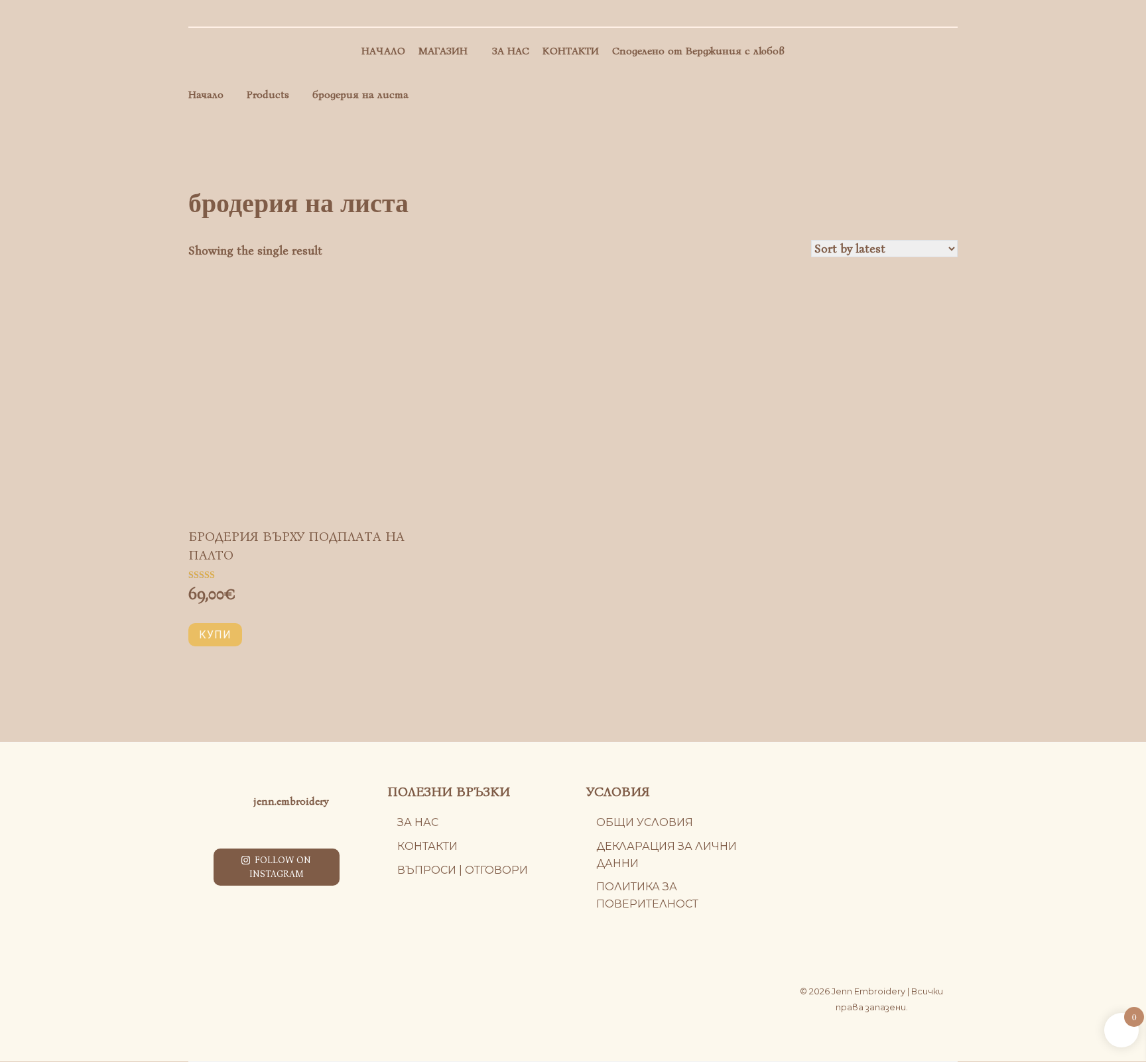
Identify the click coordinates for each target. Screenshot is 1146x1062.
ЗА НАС (510, 50)
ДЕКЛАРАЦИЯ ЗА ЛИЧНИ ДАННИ (666, 855)
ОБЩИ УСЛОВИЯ (644, 822)
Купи (215, 634)
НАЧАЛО (383, 50)
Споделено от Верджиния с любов (698, 50)
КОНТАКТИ (570, 50)
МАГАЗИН (443, 50)
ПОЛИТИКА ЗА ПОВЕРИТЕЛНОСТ (647, 895)
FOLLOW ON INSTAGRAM (280, 867)
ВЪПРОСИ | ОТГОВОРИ (462, 870)
